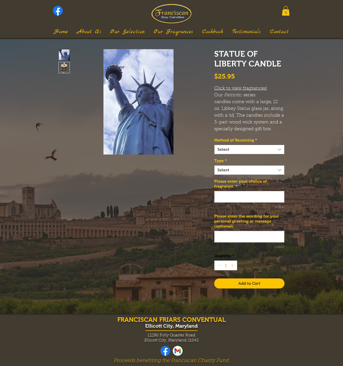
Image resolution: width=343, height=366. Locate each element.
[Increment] (233, 265)
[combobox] (249, 149)
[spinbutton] (226, 265)
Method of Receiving (235, 140)
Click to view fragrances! (240, 88)
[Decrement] (218, 265)
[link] (286, 11)
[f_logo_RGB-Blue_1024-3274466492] (58, 11)
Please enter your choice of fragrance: (240, 183)
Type (220, 161)
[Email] (178, 351)
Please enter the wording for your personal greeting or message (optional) (246, 221)
